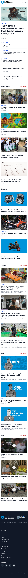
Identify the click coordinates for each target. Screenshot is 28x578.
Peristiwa (3, 533)
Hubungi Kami (4, 551)
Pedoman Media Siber (6, 557)
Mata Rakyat (4, 541)
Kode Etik (3, 555)
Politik (2, 535)
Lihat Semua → (23, 86)
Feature (3, 537)
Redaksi (3, 553)
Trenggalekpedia (5, 539)
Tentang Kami (4, 548)
